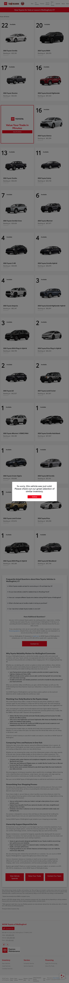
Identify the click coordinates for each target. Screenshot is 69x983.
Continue (34, 497)
